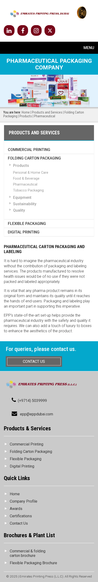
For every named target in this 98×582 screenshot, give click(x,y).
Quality (19, 210)
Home (26, 112)
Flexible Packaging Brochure (33, 563)
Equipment (22, 197)
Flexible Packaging (27, 223)
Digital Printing (23, 232)
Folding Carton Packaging (34, 158)
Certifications (21, 516)
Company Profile (23, 501)
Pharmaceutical (25, 184)
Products (26, 116)
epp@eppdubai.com (36, 414)
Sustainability (24, 204)
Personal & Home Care (30, 173)
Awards (16, 508)
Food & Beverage (26, 179)
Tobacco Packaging (28, 190)
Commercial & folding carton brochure (27, 553)
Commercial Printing (29, 149)
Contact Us (19, 523)
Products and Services (47, 112)
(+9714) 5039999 (32, 400)
